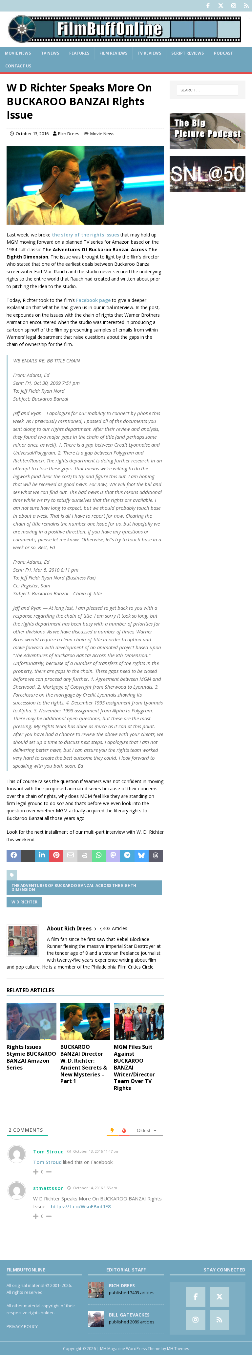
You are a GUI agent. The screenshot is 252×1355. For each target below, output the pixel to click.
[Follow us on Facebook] (208, 6)
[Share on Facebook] (14, 856)
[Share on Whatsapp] (99, 856)
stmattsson (48, 1188)
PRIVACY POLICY (22, 1326)
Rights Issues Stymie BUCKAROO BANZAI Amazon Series (31, 1057)
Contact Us (18, 66)
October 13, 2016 (32, 133)
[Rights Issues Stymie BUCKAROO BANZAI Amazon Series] (31, 1021)
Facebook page (93, 300)
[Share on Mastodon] (113, 856)
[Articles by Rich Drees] (96, 1294)
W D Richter (24, 902)
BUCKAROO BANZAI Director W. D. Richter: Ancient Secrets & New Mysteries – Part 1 (83, 1064)
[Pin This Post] (56, 856)
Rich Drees (68, 133)
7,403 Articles (113, 928)
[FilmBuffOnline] (126, 42)
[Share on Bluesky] (142, 856)
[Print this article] (84, 856)
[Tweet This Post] (28, 856)
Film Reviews (113, 53)
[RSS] (246, 6)
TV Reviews (149, 53)
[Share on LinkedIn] (42, 856)
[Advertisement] (207, 232)
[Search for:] (208, 90)
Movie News (18, 53)
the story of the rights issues (85, 235)
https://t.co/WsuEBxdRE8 (81, 1206)
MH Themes (178, 1348)
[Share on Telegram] (127, 856)
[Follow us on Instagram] (233, 6)
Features (79, 53)
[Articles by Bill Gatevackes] (96, 1323)
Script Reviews (187, 53)
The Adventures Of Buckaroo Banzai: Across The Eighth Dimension (73, 887)
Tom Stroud (48, 1151)
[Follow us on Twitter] (220, 6)
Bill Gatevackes (129, 1315)
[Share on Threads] (156, 856)
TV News (50, 53)
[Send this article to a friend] (70, 856)
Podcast (223, 53)
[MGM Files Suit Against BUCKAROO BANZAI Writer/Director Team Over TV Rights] (139, 1021)
